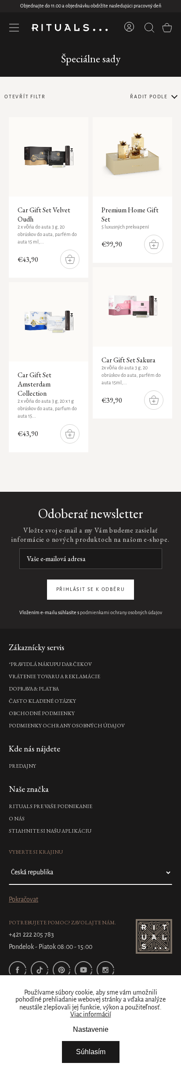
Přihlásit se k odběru (90, 589)
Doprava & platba (34, 688)
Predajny (22, 765)
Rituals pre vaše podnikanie (50, 806)
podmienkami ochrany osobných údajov (121, 612)
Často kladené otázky (42, 701)
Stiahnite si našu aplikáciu (50, 830)
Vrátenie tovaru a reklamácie (54, 676)
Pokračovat (23, 899)
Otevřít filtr (24, 97)
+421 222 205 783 (31, 934)
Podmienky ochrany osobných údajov (67, 725)
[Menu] (14, 27)
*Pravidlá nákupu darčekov (50, 664)
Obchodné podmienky (42, 713)
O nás (17, 818)
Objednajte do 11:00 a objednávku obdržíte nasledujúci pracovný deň (90, 6)
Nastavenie (91, 1029)
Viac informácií (90, 1014)
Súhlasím (90, 1052)
